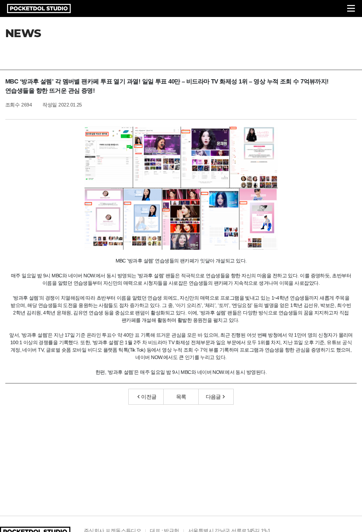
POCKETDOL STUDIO (39, 8)
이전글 (148, 397)
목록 (181, 397)
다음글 (213, 397)
